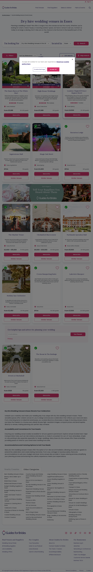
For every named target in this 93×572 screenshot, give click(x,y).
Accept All (53, 69)
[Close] (72, 59)
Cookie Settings (39, 69)
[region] (47, 65)
